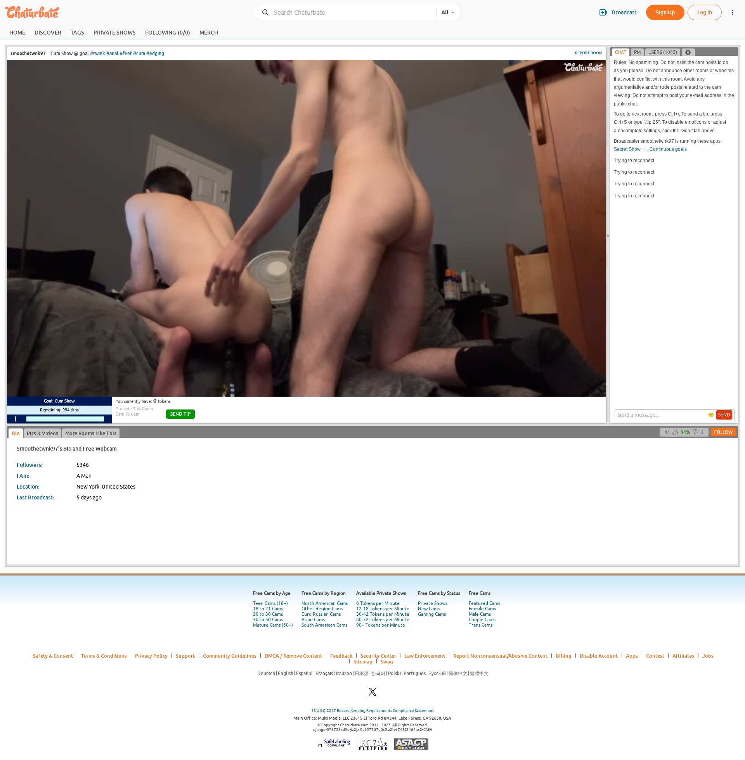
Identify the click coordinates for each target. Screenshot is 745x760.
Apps (632, 656)
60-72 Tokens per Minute (382, 619)
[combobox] (346, 12)
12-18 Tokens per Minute (382, 608)
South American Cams (324, 625)
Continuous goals (668, 149)
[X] (372, 694)
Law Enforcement (424, 656)
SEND (724, 415)
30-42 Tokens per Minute (382, 614)
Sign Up (665, 12)
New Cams (429, 608)
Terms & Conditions (104, 656)
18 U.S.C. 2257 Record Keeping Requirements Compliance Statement (372, 710)
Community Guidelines (229, 656)
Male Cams (480, 614)
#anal (112, 53)
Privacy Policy (151, 656)
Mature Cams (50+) (273, 625)
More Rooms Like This (90, 433)
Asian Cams (313, 619)
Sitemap (362, 661)
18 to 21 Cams (268, 608)
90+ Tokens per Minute (380, 625)
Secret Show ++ (630, 149)
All (444, 12)
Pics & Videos (42, 433)
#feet (126, 53)
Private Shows (432, 603)
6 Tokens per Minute (378, 603)
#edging (155, 53)
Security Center (378, 656)
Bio (16, 433)
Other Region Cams (322, 608)
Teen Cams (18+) (270, 603)
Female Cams (482, 608)
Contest (655, 656)
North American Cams (324, 603)
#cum (139, 53)
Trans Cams (480, 625)
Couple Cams (482, 619)
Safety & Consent (53, 656)
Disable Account (599, 656)
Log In (704, 12)
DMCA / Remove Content (293, 656)
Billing (564, 656)
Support (185, 656)
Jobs (708, 656)
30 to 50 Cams (268, 619)
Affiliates (683, 656)
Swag (387, 661)
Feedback (341, 656)
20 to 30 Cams (268, 614)
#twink (97, 53)
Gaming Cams (432, 614)
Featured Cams (484, 603)
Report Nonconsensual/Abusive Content (500, 656)
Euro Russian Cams (321, 614)
